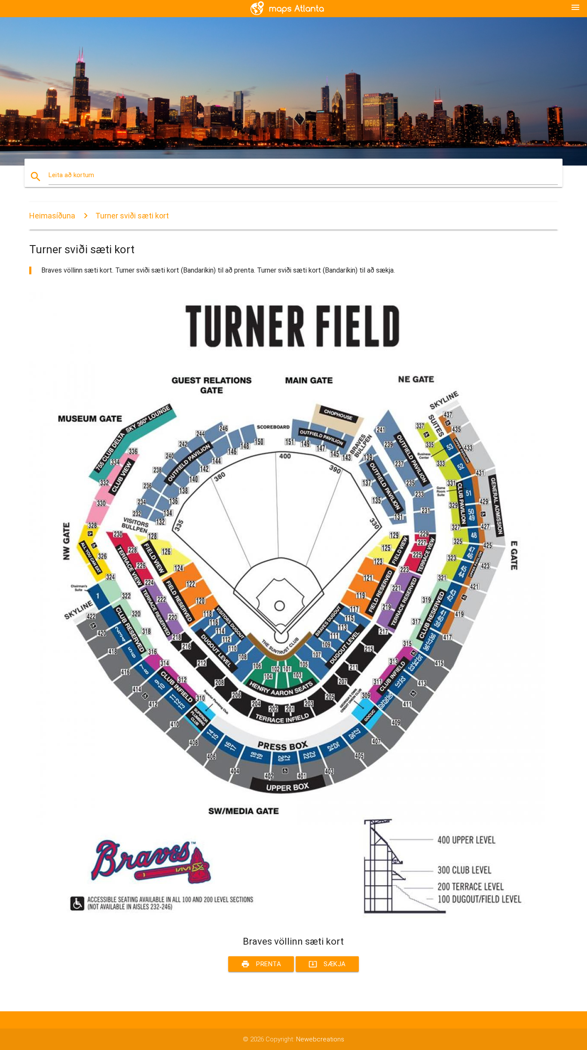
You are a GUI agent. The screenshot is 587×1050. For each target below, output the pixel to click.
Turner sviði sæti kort (132, 215)
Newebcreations (320, 1039)
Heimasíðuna (52, 215)
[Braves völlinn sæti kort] (287, 920)
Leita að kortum (71, 175)
